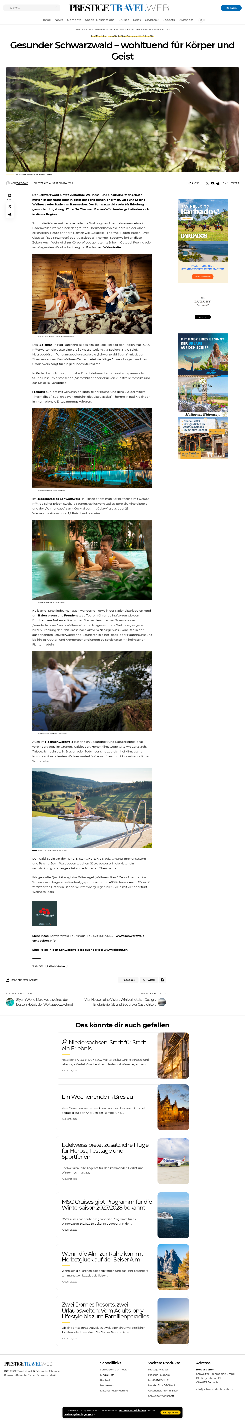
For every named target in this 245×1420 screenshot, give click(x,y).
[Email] (212, 183)
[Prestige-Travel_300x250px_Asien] (203, 437)
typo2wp (22, 183)
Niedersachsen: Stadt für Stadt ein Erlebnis (104, 1045)
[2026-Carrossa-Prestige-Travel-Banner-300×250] (203, 395)
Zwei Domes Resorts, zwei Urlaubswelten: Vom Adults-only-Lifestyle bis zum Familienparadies (105, 1310)
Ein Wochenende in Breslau (97, 1096)
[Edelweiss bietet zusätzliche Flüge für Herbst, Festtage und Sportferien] (173, 1161)
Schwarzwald (56, 966)
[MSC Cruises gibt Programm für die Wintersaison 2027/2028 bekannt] (173, 1215)
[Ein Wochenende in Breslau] (173, 1107)
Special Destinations (136, 36)
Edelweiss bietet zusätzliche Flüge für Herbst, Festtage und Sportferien (105, 1150)
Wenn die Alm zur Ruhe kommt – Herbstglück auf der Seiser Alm (104, 1256)
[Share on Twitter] (207, 183)
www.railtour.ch (116, 949)
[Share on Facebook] (202, 183)
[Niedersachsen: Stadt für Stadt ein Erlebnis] (173, 1055)
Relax (112, 36)
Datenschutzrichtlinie (132, 1410)
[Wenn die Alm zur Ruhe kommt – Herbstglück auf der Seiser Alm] (173, 1267)
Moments (98, 36)
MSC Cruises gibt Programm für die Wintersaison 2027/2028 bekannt (107, 1204)
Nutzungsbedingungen (78, 1414)
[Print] (218, 183)
